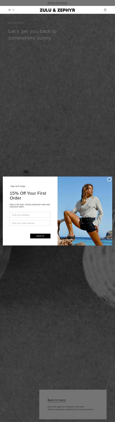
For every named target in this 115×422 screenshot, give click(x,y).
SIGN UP (40, 236)
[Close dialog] (109, 179)
